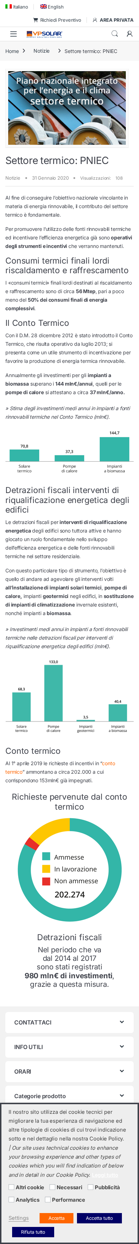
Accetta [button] (56, 1218)
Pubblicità (107, 1187)
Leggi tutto (105, 1175)
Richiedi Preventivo (60, 20)
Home (12, 51)
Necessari (69, 1187)
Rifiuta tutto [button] (33, 1232)
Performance (68, 1200)
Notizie (42, 51)
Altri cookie (30, 1187)
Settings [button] (19, 1218)
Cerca (115, 34)
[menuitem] (16, 6)
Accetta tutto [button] (99, 1218)
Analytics (28, 1200)
